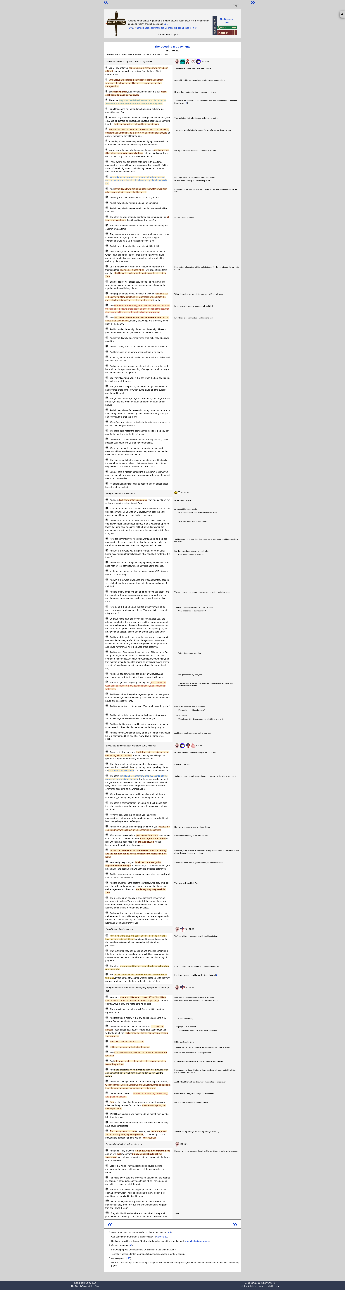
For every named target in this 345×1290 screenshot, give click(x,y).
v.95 (128, 1258)
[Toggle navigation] (236, 6)
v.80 (130, 1245)
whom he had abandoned (197, 1241)
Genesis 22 (161, 1237)
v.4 (169, 1232)
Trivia (130, 28)
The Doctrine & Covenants (172, 46)
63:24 (166, 24)
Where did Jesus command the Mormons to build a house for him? (165, 28)
